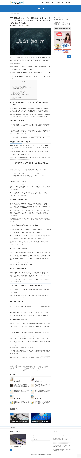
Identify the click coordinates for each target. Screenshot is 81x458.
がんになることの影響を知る (18, 92)
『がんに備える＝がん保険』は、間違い (18, 91)
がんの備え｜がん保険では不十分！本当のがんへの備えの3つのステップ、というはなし (21, 402)
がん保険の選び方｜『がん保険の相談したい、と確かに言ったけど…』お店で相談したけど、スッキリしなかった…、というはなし (42, 402)
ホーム (33, 433)
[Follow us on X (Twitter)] (11, 450)
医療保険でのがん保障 (62, 24)
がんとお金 (57, 17)
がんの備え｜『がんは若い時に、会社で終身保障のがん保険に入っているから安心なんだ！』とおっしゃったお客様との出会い (30, 243)
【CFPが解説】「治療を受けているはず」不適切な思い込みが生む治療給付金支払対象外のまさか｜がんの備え (62, 439)
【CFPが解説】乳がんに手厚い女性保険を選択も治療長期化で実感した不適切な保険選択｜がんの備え (21, 379)
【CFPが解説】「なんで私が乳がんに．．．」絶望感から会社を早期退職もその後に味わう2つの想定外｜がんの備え (61, 443)
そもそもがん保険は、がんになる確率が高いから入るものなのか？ (23, 83)
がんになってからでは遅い (17, 88)
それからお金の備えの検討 (17, 93)
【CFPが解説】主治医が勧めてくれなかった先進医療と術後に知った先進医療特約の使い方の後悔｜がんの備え (62, 435)
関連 (13, 98)
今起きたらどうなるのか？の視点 (19, 86)
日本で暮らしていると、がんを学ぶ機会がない (20, 94)
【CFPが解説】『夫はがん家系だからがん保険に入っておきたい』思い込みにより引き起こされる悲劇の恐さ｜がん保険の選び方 (21, 385)
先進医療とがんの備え (59, 22)
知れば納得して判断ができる (18, 89)
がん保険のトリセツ (34, 439)
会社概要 (33, 435)
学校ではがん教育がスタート (18, 95)
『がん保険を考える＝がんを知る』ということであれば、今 (22, 87)
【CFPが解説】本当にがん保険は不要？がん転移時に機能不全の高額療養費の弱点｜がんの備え (42, 379)
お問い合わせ (13, 427)
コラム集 (33, 437)
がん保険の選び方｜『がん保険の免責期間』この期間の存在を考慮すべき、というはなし (15, 366)
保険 (16, 408)
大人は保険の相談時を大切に (18, 97)
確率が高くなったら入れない (18, 85)
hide (24, 81)
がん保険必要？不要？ (20, 409)
